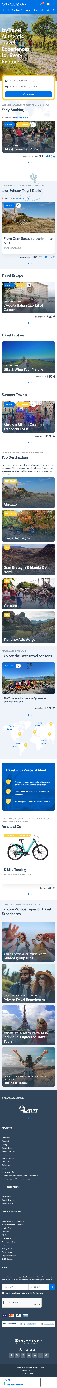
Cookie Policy (7, 1252)
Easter (4, 1168)
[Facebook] (11, 1355)
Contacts (5, 1231)
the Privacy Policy (19, 1293)
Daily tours (6, 1137)
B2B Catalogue (7, 1259)
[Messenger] (46, 1355)
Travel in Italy (7, 1196)
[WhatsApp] (23, 1355)
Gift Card (5, 1235)
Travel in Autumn (8, 1155)
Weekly (4, 1144)
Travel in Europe (8, 1200)
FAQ (3, 1245)
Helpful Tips (6, 1228)
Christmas (6, 1165)
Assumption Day (8, 1172)
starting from (27, 156)
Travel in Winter (8, 1158)
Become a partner (8, 1242)
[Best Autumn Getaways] (45, 743)
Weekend (5, 1141)
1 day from (43, 888)
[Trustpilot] (27, 1349)
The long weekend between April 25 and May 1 (20, 1175)
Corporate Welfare (9, 1255)
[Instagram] (17, 1355)
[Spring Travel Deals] (40, 725)
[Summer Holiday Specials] (17, 746)
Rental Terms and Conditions (13, 1225)
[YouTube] (29, 1355)
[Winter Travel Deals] (11, 729)
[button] (53, 10)
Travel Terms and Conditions (13, 1221)
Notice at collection (13, 1384)
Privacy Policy (7, 1249)
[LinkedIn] (34, 1355)
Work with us (7, 1238)
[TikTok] (40, 1355)
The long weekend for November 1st (16, 1179)
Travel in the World (9, 1203)
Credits (31, 1373)
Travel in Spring (7, 1148)
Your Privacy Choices (23, 1380)
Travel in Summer (8, 1151)
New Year (5, 1161)
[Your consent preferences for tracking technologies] (4, 1383)
